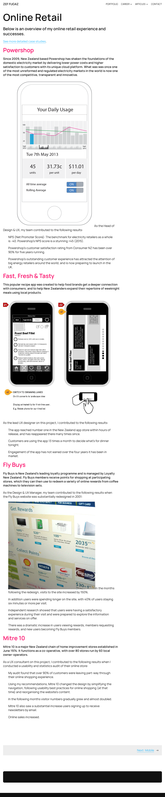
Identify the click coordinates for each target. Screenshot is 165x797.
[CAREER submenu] (131, 4)
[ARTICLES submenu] (147, 4)
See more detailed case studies (24, 41)
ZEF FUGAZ (11, 4)
